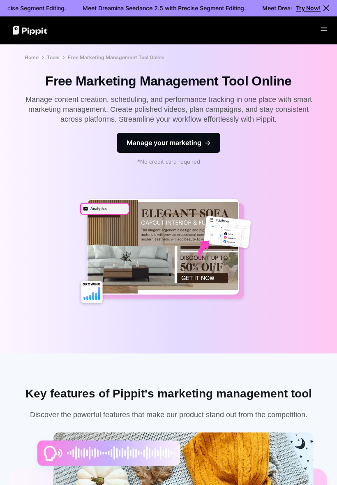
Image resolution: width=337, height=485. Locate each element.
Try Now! (308, 8)
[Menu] (324, 30)
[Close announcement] (326, 8)
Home (32, 57)
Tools (53, 57)
